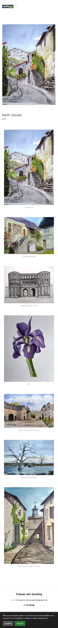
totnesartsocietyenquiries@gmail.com (31, 600)
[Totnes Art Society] (8, 5)
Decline (8, 623)
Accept (20, 623)
